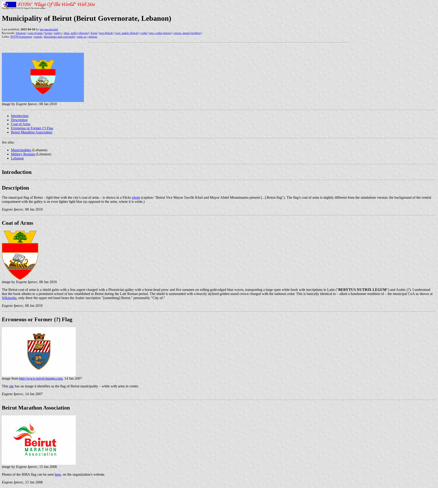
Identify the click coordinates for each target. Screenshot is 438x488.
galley (58, 33)
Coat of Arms (20, 124)
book (94, 33)
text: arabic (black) (127, 33)
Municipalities (21, 150)
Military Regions (23, 154)
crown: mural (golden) (187, 33)
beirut (48, 33)
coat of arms (35, 33)
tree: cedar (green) (160, 33)
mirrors (93, 36)
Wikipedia (9, 298)
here (58, 474)
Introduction (20, 116)
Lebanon (17, 158)
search (38, 36)
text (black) (106, 33)
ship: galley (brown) (76, 33)
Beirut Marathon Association (31, 132)
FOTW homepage (21, 36)
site (11, 386)
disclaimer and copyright (59, 36)
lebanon (21, 33)
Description (19, 120)
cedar (144, 33)
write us (81, 36)
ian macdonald (49, 29)
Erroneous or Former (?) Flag (32, 128)
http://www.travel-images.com (41, 378)
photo (136, 197)
